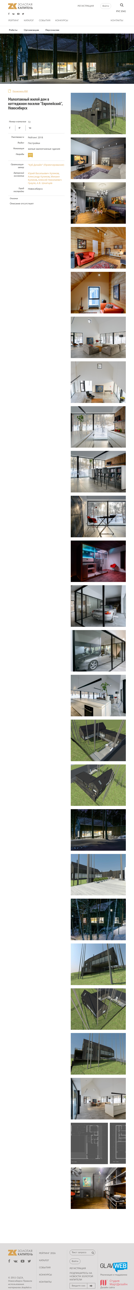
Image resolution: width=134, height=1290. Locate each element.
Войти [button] (105, 6)
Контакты (117, 20)
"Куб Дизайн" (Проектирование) (46, 164)
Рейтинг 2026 (47, 1253)
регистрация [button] (78, 1268)
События (44, 20)
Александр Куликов (39, 176)
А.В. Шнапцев (44, 183)
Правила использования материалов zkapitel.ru (20, 1284)
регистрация (86, 6)
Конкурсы (61, 20)
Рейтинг (13, 20)
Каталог (29, 20)
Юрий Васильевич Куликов (43, 173)
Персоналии (52, 30)
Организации (31, 30)
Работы (13, 30)
